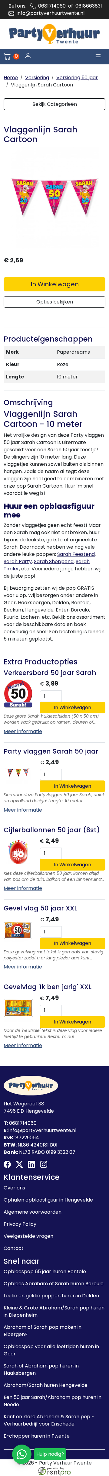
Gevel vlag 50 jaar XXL (40, 908)
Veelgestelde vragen (28, 1236)
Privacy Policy (20, 1224)
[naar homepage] (54, 34)
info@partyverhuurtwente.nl (50, 13)
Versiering (37, 77)
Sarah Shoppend (54, 561)
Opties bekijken (54, 301)
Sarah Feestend (76, 554)
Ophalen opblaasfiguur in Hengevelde (48, 1199)
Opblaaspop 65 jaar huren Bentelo (45, 1271)
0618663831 (88, 5)
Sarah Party (18, 561)
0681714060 (52, 5)
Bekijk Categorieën (54, 104)
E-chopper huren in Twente (37, 1435)
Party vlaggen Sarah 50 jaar (51, 751)
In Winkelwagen (55, 284)
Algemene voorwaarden (32, 1211)
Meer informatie (23, 731)
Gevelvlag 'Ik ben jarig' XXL (47, 986)
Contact (14, 1248)
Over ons (14, 1187)
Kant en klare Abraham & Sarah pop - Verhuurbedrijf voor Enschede (49, 1420)
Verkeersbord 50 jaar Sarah (50, 672)
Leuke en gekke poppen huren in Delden (51, 1295)
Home (11, 77)
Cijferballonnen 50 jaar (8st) (52, 830)
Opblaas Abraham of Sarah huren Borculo (54, 1283)
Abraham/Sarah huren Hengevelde (46, 1385)
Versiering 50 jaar (77, 77)
